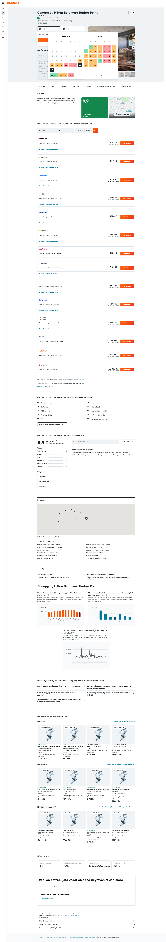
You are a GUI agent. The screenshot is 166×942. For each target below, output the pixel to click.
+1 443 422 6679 (42, 23)
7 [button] (70, 51)
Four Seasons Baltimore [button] (119, 744)
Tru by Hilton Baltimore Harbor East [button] (98, 789)
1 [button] (75, 47)
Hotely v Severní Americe (59, 937)
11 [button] (56, 56)
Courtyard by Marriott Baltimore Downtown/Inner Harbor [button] (73, 747)
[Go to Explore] (3, 22)
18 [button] (57, 61)
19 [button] (61, 61)
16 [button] (80, 56)
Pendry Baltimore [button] (92, 744)
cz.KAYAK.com (41, 937)
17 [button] (52, 61)
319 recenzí (54, 18)
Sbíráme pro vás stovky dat (48, 924)
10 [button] (52, 56)
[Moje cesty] (3, 32)
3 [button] (52, 51)
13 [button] (66, 56)
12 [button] (61, 56)
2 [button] (79, 47)
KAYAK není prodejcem (47, 921)
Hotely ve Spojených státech (75, 937)
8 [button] (75, 51)
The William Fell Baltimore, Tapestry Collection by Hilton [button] (49, 747)
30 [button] (80, 65)
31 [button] (52, 70)
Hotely (48, 937)
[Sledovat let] (3, 26)
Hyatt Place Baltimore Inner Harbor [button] (49, 789)
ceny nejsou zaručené (73, 915)
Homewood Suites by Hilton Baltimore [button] (120, 790)
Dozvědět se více (78, 380)
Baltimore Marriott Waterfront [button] (121, 830)
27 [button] (66, 65)
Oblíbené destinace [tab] (60, 887)
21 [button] (70, 61)
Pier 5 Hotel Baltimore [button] (69, 789)
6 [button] (113, 47)
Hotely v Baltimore (47, 898)
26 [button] (61, 65)
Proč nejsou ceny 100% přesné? (50, 928)
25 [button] (57, 65)
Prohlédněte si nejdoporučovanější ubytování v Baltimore (117, 807)
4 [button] (56, 51)
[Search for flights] (3, 9)
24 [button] (52, 65)
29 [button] (75, 65)
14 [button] (70, 56)
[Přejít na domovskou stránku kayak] (13, 3)
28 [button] (70, 65)
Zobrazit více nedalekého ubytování (124, 721)
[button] (3, 3)
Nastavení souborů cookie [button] (45, 386)
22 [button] (75, 61)
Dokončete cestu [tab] (45, 887)
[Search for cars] (3, 17)
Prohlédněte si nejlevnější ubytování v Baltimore (120, 764)
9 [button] (79, 51)
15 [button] (75, 56)
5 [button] (61, 51)
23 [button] (80, 61)
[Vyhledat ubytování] (3, 13)
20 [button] (66, 61)
